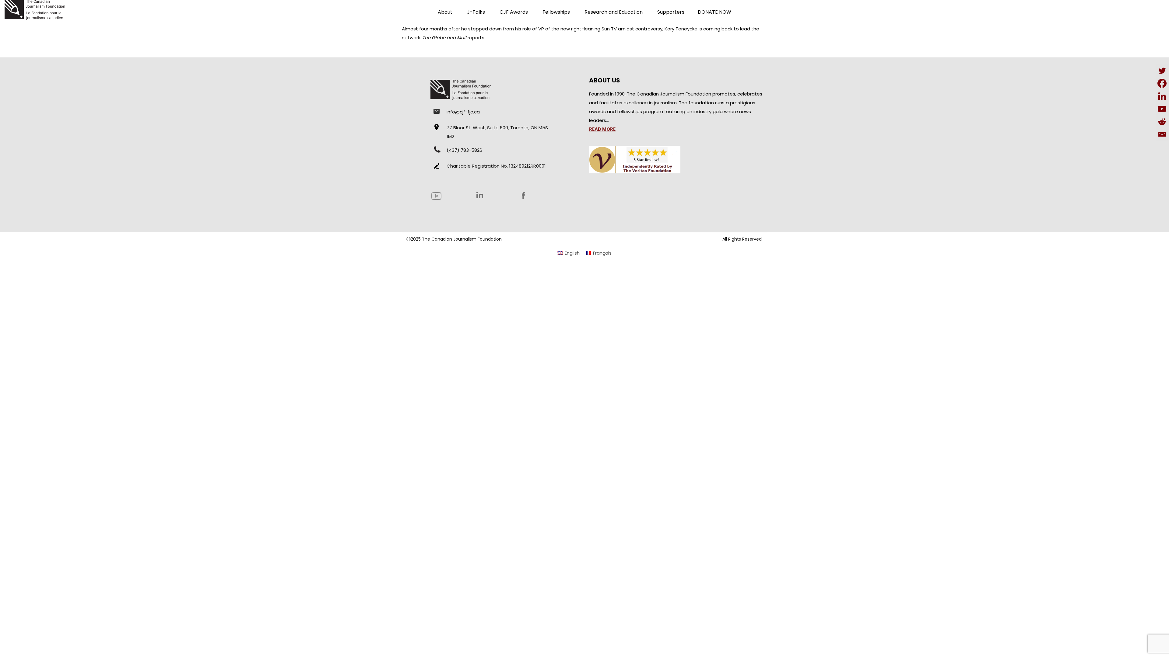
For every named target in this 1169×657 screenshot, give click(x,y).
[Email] (1162, 134)
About (445, 12)
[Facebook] (1162, 83)
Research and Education (613, 12)
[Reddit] (1162, 121)
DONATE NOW (714, 12)
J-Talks (476, 12)
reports (476, 37)
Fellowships (556, 12)
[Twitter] (1162, 70)
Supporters (670, 12)
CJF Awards (514, 12)
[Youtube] (1162, 109)
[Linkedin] (1162, 96)
